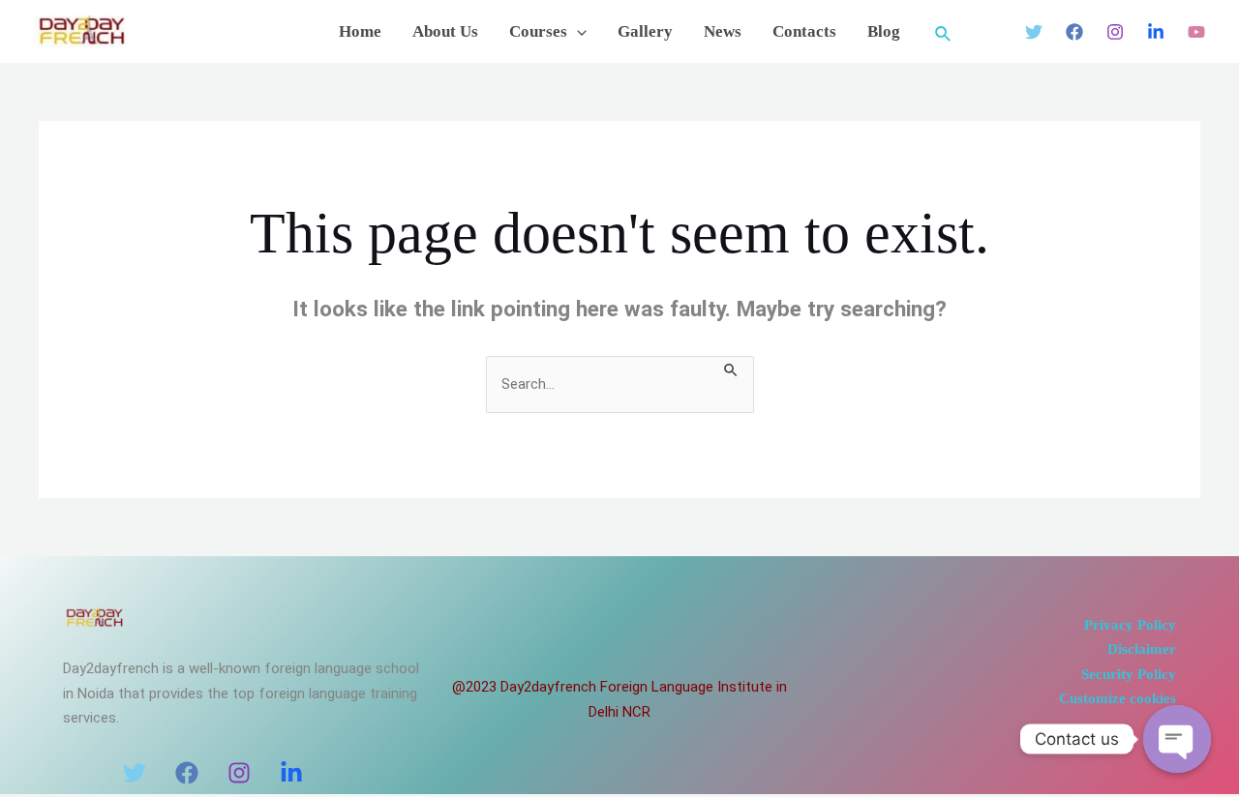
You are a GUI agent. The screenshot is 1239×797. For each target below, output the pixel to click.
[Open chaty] (1177, 739)
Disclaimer (1141, 649)
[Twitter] (1034, 32)
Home (360, 32)
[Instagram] (1115, 32)
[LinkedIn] (291, 772)
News (722, 32)
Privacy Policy (1130, 625)
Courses (538, 32)
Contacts (804, 32)
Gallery (645, 32)
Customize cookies (1117, 698)
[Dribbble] (1196, 32)
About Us (445, 32)
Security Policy (1128, 674)
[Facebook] (1074, 32)
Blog (883, 32)
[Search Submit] (732, 368)
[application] (577, 32)
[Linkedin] (1155, 32)
